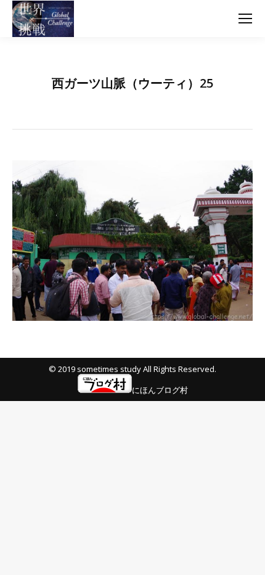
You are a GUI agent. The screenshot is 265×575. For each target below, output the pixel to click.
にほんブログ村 (160, 389)
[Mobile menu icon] (245, 18)
